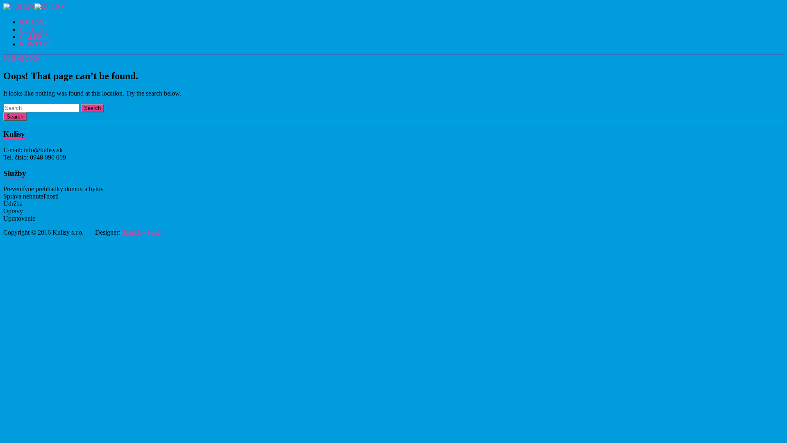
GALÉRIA (34, 36)
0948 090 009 (21, 58)
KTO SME (34, 21)
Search (92, 108)
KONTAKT (36, 44)
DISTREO (34, 29)
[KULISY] (50, 6)
